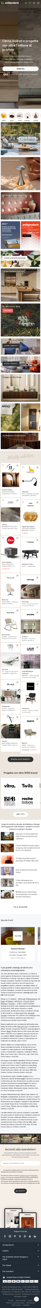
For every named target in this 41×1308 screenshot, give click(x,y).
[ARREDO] (3, 115)
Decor (32, 1001)
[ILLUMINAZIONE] (27, 115)
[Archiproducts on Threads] (25, 1236)
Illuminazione (32, 999)
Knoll (21, 1013)
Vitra (17, 1013)
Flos (25, 1013)
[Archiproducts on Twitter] (20, 1236)
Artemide (31, 1013)
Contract (12, 1004)
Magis (9, 1031)
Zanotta (3, 1015)
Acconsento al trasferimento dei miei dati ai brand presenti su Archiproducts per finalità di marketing (20, 1171)
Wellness (4, 1004)
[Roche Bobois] (27, 801)
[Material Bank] (10, 235)
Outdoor (11, 1001)
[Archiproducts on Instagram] (10, 1236)
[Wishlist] (30, 3)
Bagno (3, 1001)
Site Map (26, 1305)
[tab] (20, 1245)
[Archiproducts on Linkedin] (35, 1236)
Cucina (26, 1001)
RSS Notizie (30, 1303)
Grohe (25, 1088)
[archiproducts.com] (12, 3)
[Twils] (27, 785)
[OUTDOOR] (35, 115)
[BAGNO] (11, 115)
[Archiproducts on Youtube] (30, 1236)
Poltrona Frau (22, 1026)
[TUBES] (30, 417)
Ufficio (19, 1001)
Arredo (22, 999)
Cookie (30, 1300)
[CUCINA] (19, 115)
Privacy (11, 1300)
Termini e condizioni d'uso (15, 1303)
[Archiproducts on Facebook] (6, 1236)
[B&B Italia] (10, 801)
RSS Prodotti (16, 1305)
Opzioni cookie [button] (20, 1300)
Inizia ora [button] (20, 69)
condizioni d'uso (24, 1175)
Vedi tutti (20, 814)
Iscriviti (22, 1191)
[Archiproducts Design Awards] (30, 235)
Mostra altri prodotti (20, 759)
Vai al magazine (20, 907)
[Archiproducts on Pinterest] (15, 1236)
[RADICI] (10, 417)
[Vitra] (10, 785)
